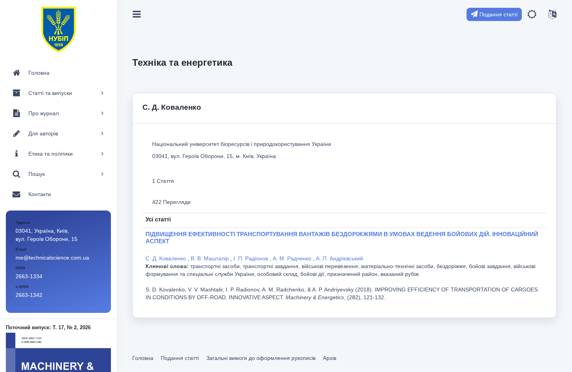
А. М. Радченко (293, 258)
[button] (531, 14)
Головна (142, 358)
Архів (329, 358)
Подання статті (498, 14)
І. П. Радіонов (251, 258)
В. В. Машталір (210, 258)
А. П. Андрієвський (339, 258)
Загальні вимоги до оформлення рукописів (261, 358)
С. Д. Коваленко (167, 258)
